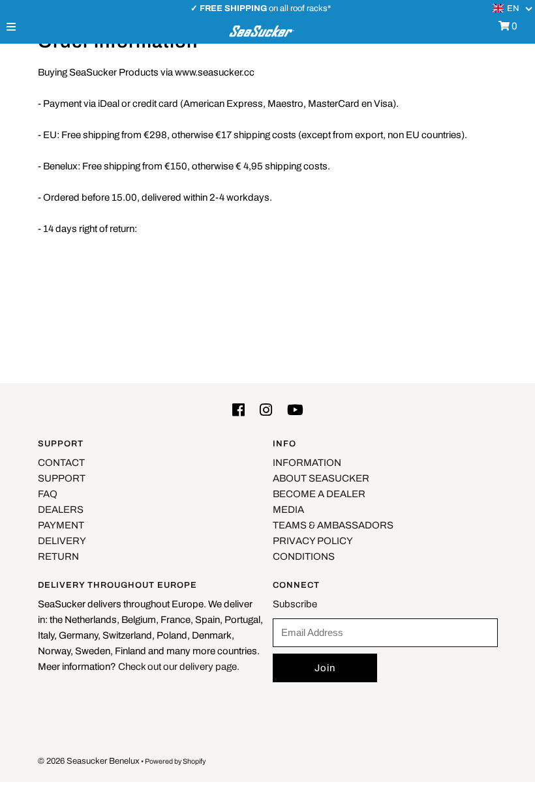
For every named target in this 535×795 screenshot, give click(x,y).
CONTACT (61, 462)
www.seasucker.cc (214, 72)
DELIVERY (62, 541)
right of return (106, 229)
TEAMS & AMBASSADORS (333, 525)
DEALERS (61, 509)
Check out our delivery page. (178, 666)
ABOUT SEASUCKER (321, 478)
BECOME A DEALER (319, 494)
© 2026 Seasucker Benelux (89, 761)
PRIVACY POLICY (313, 541)
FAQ (47, 494)
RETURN (58, 556)
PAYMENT (61, 525)
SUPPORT (61, 478)
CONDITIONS (304, 556)
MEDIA (288, 509)
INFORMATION (307, 462)
